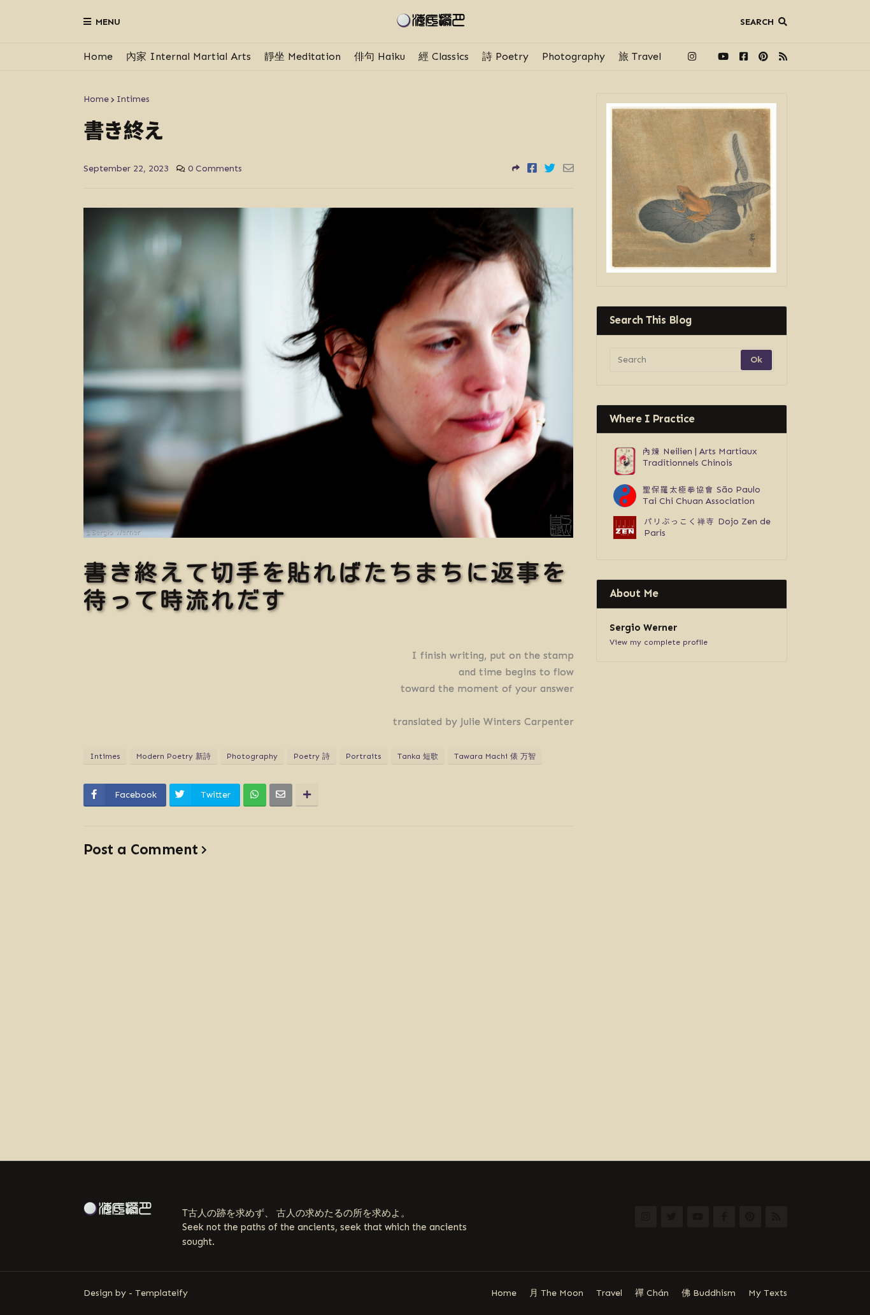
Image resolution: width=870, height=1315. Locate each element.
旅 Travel (639, 56)
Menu (108, 22)
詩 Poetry (505, 56)
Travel (609, 1293)
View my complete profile (659, 642)
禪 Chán (652, 1293)
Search (757, 22)
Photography (573, 56)
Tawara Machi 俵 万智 (495, 756)
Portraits (364, 756)
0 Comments (215, 168)
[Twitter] (550, 168)
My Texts (767, 1293)
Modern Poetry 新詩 (173, 756)
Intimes (133, 99)
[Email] (568, 168)
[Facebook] (532, 168)
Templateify (161, 1293)
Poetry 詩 (312, 756)
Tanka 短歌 (417, 756)
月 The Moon (556, 1293)
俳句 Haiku (379, 56)
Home (98, 56)
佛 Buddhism (708, 1293)
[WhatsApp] (254, 795)
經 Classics (443, 56)
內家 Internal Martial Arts (188, 56)
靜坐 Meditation (302, 56)
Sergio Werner (643, 627)
